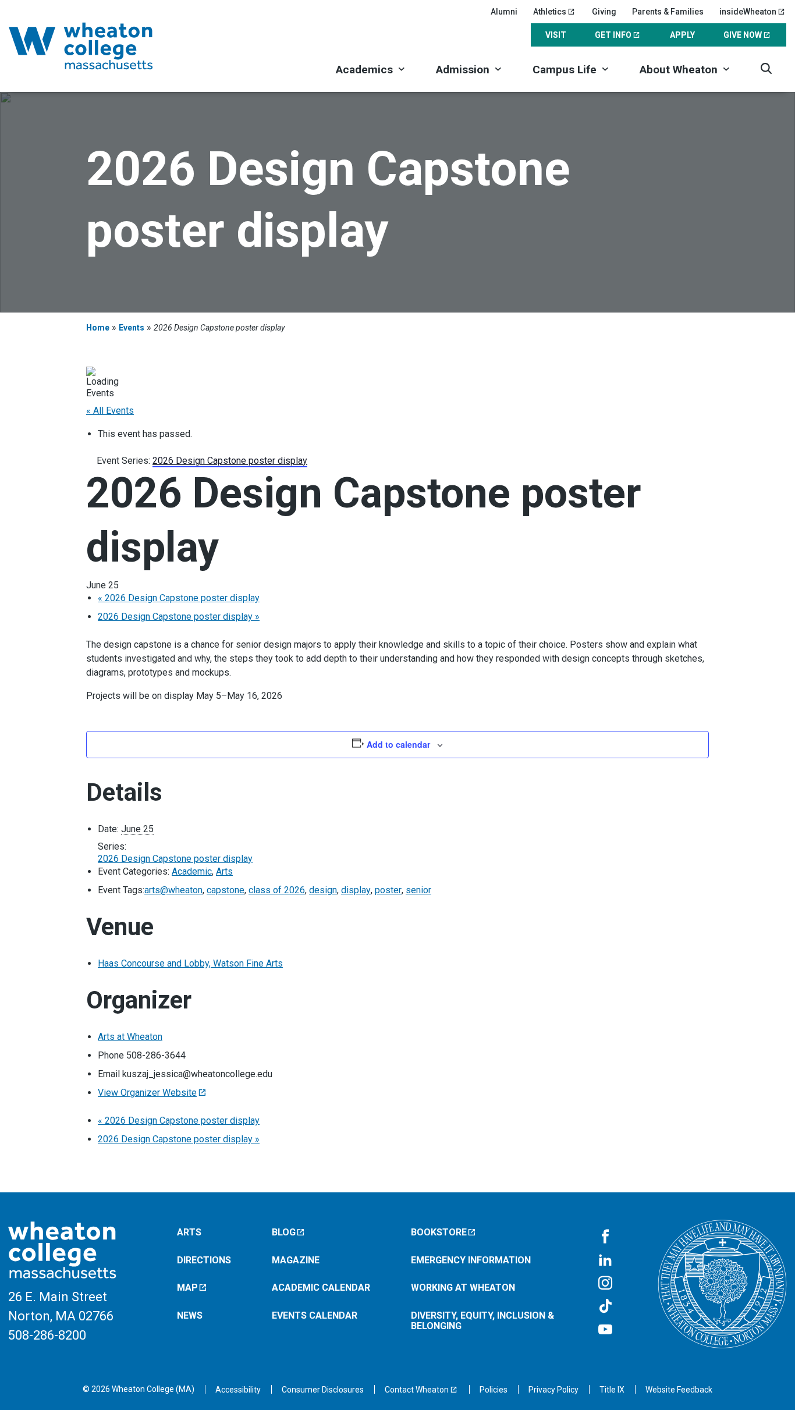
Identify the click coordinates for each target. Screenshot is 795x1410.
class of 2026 (277, 890)
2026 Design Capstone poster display (179, 597)
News (190, 1315)
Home (97, 327)
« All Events (110, 410)
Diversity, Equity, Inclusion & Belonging (482, 1320)
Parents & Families (668, 11)
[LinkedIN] (605, 1260)
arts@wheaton (173, 890)
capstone (225, 890)
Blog (284, 1232)
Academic (192, 871)
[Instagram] (605, 1283)
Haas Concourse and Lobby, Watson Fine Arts (190, 963)
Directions (204, 1260)
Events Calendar (314, 1315)
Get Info (613, 35)
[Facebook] (605, 1237)
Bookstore (439, 1232)
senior (418, 890)
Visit (555, 35)
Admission (462, 69)
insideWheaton (747, 11)
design (323, 890)
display (356, 890)
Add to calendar (398, 744)
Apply (682, 35)
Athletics (549, 11)
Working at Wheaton (463, 1287)
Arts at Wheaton (130, 1036)
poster (388, 890)
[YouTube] (605, 1330)
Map (187, 1287)
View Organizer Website (147, 1092)
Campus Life (565, 69)
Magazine (296, 1260)
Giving (604, 11)
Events (131, 327)
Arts (224, 871)
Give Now (742, 35)
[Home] (96, 46)
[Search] (766, 68)
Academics (364, 69)
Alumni (504, 11)
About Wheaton (679, 69)
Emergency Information (471, 1260)
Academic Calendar (321, 1287)
